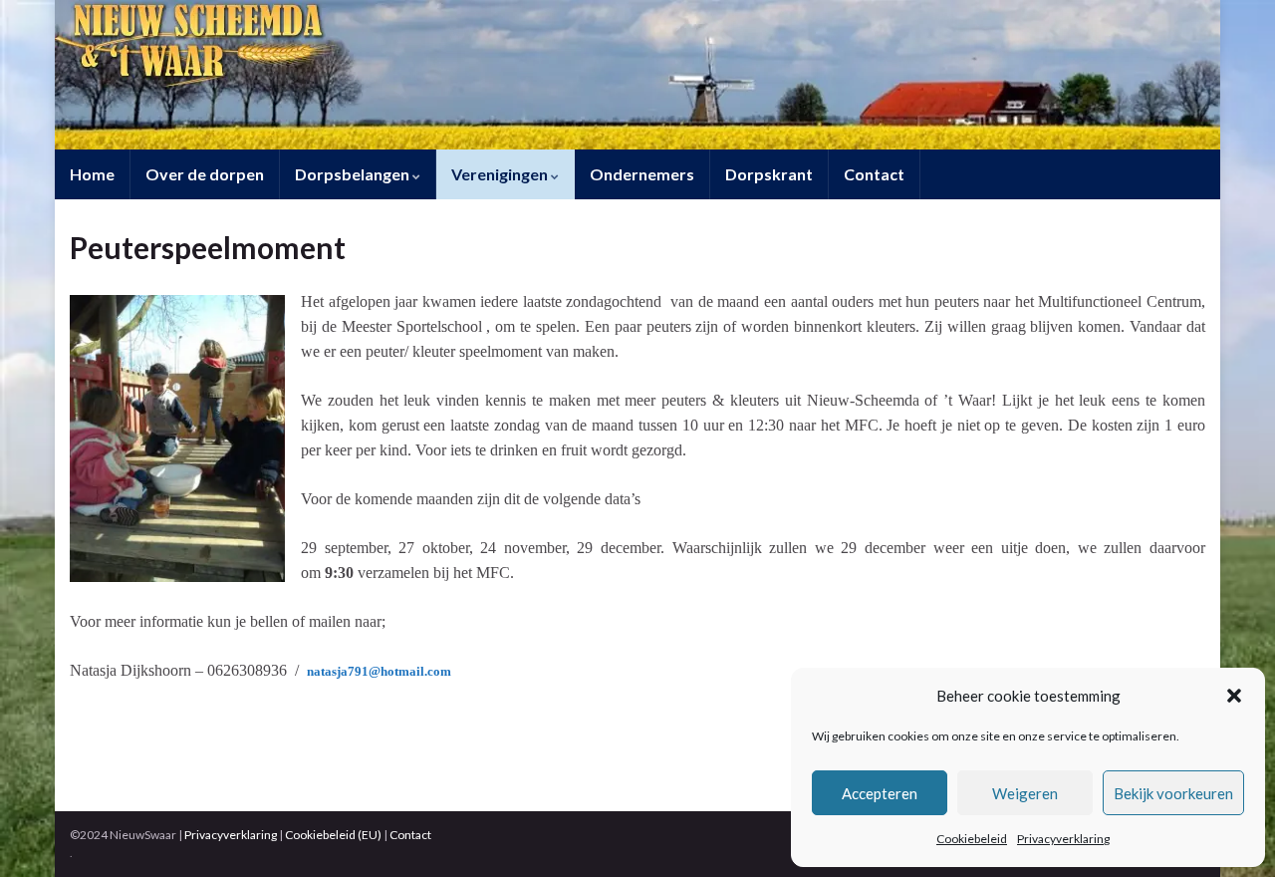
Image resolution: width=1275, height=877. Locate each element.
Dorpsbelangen (353, 173)
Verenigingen (501, 173)
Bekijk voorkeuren (1173, 793)
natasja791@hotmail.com (379, 671)
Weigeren (1025, 793)
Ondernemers (642, 173)
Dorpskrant (769, 173)
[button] (1234, 696)
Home (92, 173)
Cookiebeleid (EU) (333, 834)
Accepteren (879, 793)
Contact (874, 173)
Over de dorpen (204, 173)
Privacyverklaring (1063, 838)
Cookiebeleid (971, 838)
